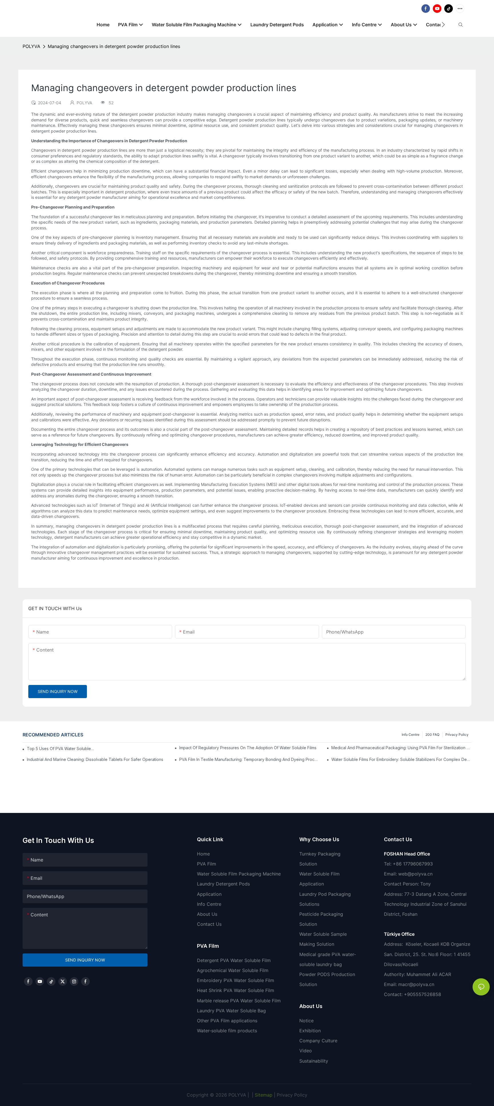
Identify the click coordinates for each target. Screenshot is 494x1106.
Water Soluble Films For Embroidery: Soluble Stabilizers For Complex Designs (401, 759)
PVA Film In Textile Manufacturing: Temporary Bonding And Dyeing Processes (249, 759)
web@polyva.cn (415, 874)
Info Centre (410, 734)
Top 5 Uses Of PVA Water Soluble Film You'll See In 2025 (61, 748)
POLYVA (31, 46)
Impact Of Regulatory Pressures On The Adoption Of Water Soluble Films (247, 747)
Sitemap (262, 1095)
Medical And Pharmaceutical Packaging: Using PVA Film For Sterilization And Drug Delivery (401, 747)
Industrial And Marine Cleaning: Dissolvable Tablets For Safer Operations (95, 759)
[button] (443, 24)
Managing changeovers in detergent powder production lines (114, 46)
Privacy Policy (457, 734)
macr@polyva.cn (417, 984)
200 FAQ (432, 734)
